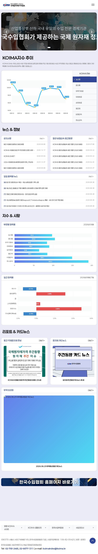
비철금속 (79, 114)
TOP (93, 541)
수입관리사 (80, 528)
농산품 (78, 79)
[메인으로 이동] (14, 5)
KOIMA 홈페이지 (35, 528)
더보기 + (42, 139)
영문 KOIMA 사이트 (9, 527)
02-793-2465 (11, 548)
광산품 (78, 85)
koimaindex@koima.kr (54, 548)
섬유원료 (79, 103)
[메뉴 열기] (93, 4)
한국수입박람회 (57, 528)
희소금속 (79, 120)
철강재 (78, 108)
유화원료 (79, 97)
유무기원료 (79, 91)
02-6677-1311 (26, 548)
